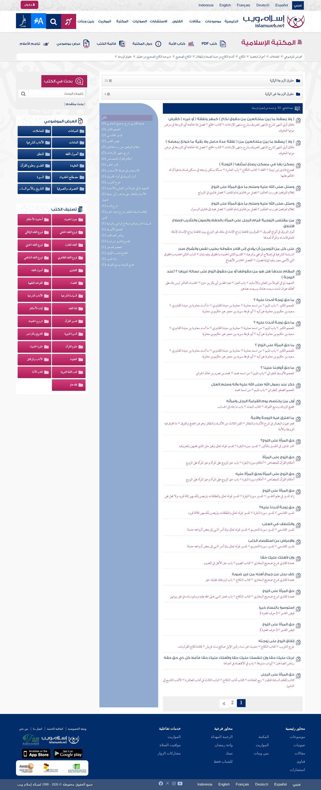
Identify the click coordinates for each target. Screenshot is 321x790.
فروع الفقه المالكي (34, 232)
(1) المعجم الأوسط (112, 230)
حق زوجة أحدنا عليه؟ (276, 507)
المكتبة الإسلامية (269, 42)
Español (281, 5)
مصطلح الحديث (69, 177)
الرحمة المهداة (222, 737)
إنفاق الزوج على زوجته (276, 641)
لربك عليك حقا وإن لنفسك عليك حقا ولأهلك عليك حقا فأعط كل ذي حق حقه (229, 658)
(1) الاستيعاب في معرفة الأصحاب (121, 171)
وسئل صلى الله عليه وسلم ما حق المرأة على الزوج (252, 187)
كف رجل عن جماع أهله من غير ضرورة (263, 574)
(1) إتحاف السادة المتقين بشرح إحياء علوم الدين (124, 215)
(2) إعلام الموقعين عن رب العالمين (120, 147)
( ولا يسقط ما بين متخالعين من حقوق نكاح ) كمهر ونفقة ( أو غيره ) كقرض (231, 119)
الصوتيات (140, 21)
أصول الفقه (72, 154)
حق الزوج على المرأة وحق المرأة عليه (264, 474)
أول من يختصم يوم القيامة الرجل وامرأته (260, 401)
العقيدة (74, 165)
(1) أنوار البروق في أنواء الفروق (119, 177)
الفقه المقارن (71, 245)
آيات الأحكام (36, 309)
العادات (74, 142)
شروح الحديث (35, 321)
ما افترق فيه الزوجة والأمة (272, 418)
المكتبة (122, 21)
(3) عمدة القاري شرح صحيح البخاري (123, 124)
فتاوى (301, 761)
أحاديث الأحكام (35, 220)
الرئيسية (231, 21)
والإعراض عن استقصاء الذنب (271, 541)
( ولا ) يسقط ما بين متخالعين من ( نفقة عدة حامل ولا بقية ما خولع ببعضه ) (230, 142)
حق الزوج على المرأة (278, 457)
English (225, 5)
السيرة (41, 177)
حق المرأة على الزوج (278, 491)
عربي (298, 5)
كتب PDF (209, 44)
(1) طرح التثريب (111, 183)
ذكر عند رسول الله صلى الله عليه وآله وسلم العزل (252, 384)
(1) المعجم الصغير (112, 247)
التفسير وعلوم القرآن (32, 165)
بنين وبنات (86, 21)
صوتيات (299, 745)
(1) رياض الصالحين (113, 236)
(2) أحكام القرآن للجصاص (117, 159)
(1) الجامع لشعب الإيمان (115, 253)
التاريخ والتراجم (35, 334)
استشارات (297, 770)
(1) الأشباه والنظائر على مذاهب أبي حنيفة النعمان (124, 197)
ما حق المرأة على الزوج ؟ (274, 345)
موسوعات (213, 21)
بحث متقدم (74, 104)
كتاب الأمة (177, 44)
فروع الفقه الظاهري (67, 258)
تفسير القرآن (71, 321)
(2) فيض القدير (110, 141)
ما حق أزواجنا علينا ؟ (277, 368)
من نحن (23, 728)
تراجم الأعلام (30, 44)
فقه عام (73, 385)
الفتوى (177, 21)
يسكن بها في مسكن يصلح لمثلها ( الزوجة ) (256, 164)
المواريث (104, 21)
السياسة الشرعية (69, 296)
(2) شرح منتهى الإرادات (115, 153)
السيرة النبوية (70, 334)
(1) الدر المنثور (110, 165)
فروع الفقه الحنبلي (34, 245)
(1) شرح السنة (110, 206)
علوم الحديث (36, 347)
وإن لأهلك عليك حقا (277, 557)
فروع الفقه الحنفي (68, 232)
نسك (229, 753)
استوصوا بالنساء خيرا (276, 608)
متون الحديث (70, 220)
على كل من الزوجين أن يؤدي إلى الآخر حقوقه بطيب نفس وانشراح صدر (236, 249)
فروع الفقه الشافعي (33, 258)
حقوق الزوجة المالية (282, 80)
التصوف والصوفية (68, 188)
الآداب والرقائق (35, 360)
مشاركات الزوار (169, 753)
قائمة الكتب (106, 44)
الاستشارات (158, 21)
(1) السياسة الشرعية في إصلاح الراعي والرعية (126, 224)
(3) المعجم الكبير (111, 130)
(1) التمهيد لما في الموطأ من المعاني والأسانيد (125, 188)
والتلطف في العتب (278, 524)
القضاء (73, 283)
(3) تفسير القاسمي (112, 135)
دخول (28, 4)
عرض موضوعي (68, 44)
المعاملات (39, 131)
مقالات (194, 21)
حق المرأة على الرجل (277, 675)
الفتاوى (73, 270)
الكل (104, 118)
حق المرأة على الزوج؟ (277, 440)
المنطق (41, 154)
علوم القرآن (71, 347)
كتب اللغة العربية (69, 372)
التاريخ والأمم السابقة (32, 188)
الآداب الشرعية (35, 142)
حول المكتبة (142, 44)
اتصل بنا (37, 728)
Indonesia (206, 5)
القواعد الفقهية (35, 283)
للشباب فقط (223, 761)
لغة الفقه (73, 309)
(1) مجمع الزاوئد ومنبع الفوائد (118, 265)
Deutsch (262, 5)
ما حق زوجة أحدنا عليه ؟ (274, 300)
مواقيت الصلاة (170, 745)
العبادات (73, 131)
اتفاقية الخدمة (55, 728)
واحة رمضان (224, 745)
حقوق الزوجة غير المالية (279, 94)
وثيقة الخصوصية (77, 728)
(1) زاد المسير (109, 259)
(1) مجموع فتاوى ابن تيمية (116, 241)
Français (243, 5)
